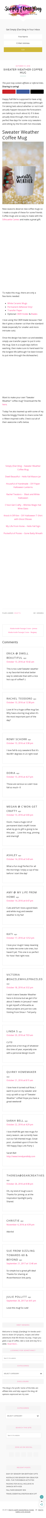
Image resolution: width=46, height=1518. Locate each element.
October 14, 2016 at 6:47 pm (20, 900)
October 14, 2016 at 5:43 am (20, 859)
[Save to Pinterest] (9, 92)
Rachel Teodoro (19, 698)
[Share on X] (37, 92)
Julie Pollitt (17, 1297)
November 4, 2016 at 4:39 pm (20, 1224)
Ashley (12, 855)
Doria (11, 773)
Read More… (12, 1344)
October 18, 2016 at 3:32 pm (20, 987)
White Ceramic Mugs (17, 303)
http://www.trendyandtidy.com (21, 1156)
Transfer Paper (14, 310)
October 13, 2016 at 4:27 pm (20, 776)
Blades (34, 314)
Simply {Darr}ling (23, 10)
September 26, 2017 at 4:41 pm (21, 1300)
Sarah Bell (15, 1120)
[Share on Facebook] (23, 92)
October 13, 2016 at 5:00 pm (20, 815)
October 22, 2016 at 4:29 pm (20, 1124)
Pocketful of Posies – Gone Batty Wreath (23, 533)
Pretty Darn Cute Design (29, 1511)
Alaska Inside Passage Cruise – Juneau (23, 628)
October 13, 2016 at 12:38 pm (20, 702)
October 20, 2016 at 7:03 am (20, 1035)
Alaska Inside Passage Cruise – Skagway (22, 632)
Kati (10, 934)
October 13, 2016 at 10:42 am (20, 661)
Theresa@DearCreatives (25, 1175)
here (4, 404)
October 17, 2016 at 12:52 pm (20, 937)
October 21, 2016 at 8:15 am (20, 1080)
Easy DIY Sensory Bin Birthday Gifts (22, 1474)
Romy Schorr (17, 739)
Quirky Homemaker (21, 1072)
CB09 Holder (23, 314)
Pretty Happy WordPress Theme (21, 1510)
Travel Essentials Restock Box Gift (21, 1494)
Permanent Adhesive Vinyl (19, 307)
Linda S (12, 1031)
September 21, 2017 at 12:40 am (22, 1263)
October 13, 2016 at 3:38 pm (20, 743)
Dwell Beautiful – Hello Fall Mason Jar (23, 476)
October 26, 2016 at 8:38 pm (20, 1183)
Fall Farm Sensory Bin (16, 1490)
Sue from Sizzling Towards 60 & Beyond (21, 1255)
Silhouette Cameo (10, 219)
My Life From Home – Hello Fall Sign (23, 526)
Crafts (17, 613)
